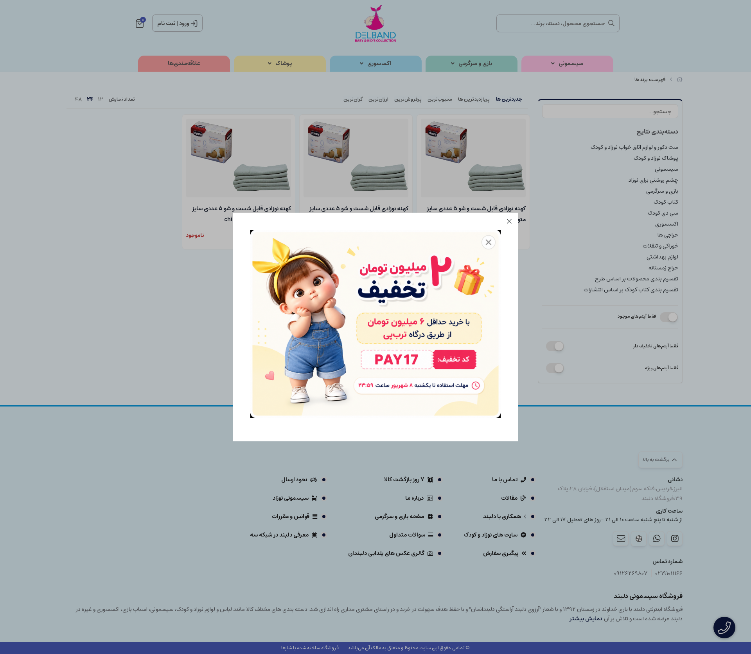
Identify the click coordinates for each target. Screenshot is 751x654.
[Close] (509, 221)
